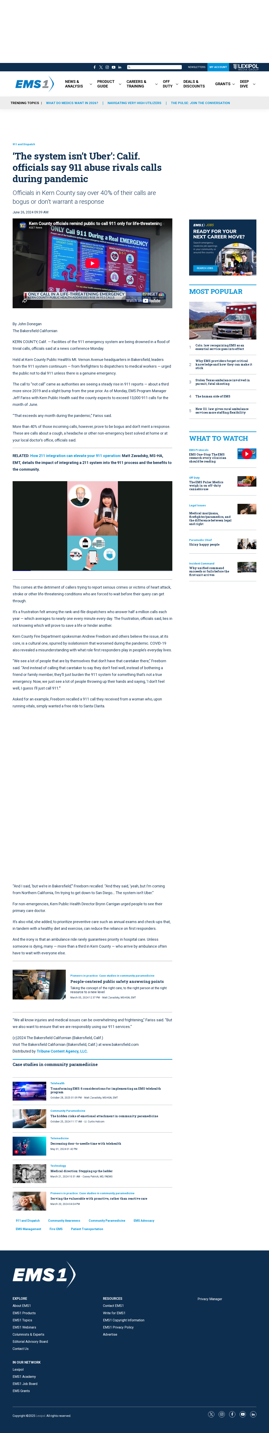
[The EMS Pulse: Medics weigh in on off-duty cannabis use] (246, 481)
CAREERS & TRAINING (136, 83)
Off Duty (194, 477)
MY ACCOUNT (218, 67)
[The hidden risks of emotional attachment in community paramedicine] (29, 1118)
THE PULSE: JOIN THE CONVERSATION (200, 103)
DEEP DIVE (244, 83)
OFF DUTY (168, 83)
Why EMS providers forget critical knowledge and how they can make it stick (223, 364)
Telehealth (57, 1083)
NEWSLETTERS (196, 67)
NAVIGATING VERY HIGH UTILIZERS (134, 103)
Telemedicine (59, 1138)
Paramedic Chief (200, 540)
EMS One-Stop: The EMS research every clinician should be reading (207, 458)
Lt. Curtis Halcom (94, 1121)
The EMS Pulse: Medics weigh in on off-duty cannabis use (206, 485)
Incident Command (201, 563)
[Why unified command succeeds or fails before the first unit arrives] (246, 567)
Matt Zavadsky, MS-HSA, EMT (119, 997)
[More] (91, 84)
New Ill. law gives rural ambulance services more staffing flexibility (221, 410)
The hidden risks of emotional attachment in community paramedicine (104, 1116)
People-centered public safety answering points (117, 981)
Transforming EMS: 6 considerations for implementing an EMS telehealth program (105, 1090)
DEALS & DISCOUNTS (194, 83)
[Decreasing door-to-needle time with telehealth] (29, 1146)
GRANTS (223, 84)
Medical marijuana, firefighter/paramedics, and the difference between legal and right (210, 518)
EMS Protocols (198, 450)
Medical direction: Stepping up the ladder (81, 1171)
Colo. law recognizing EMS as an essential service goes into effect (219, 347)
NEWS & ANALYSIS (74, 83)
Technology (58, 1165)
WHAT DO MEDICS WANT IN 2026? (72, 103)
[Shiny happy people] (246, 543)
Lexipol (40, 1415)
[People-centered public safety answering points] (39, 984)
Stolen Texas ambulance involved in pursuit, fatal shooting (222, 382)
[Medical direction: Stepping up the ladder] (29, 1173)
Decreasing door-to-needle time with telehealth (85, 1144)
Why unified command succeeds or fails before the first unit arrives (209, 571)
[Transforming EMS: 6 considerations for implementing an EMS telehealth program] (29, 1091)
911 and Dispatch (24, 144)
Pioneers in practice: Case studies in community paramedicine (112, 975)
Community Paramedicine (67, 1110)
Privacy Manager (210, 1299)
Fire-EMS (56, 1229)
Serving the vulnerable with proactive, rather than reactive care (98, 1198)
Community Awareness (64, 1220)
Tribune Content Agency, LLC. (62, 1051)
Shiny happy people (204, 544)
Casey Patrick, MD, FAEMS (97, 1176)
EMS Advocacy (144, 1220)
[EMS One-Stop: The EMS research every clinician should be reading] (246, 453)
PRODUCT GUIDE (106, 83)
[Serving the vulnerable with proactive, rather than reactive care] (29, 1201)
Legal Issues (197, 505)
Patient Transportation (87, 1229)
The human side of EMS (212, 396)
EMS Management (28, 1229)
